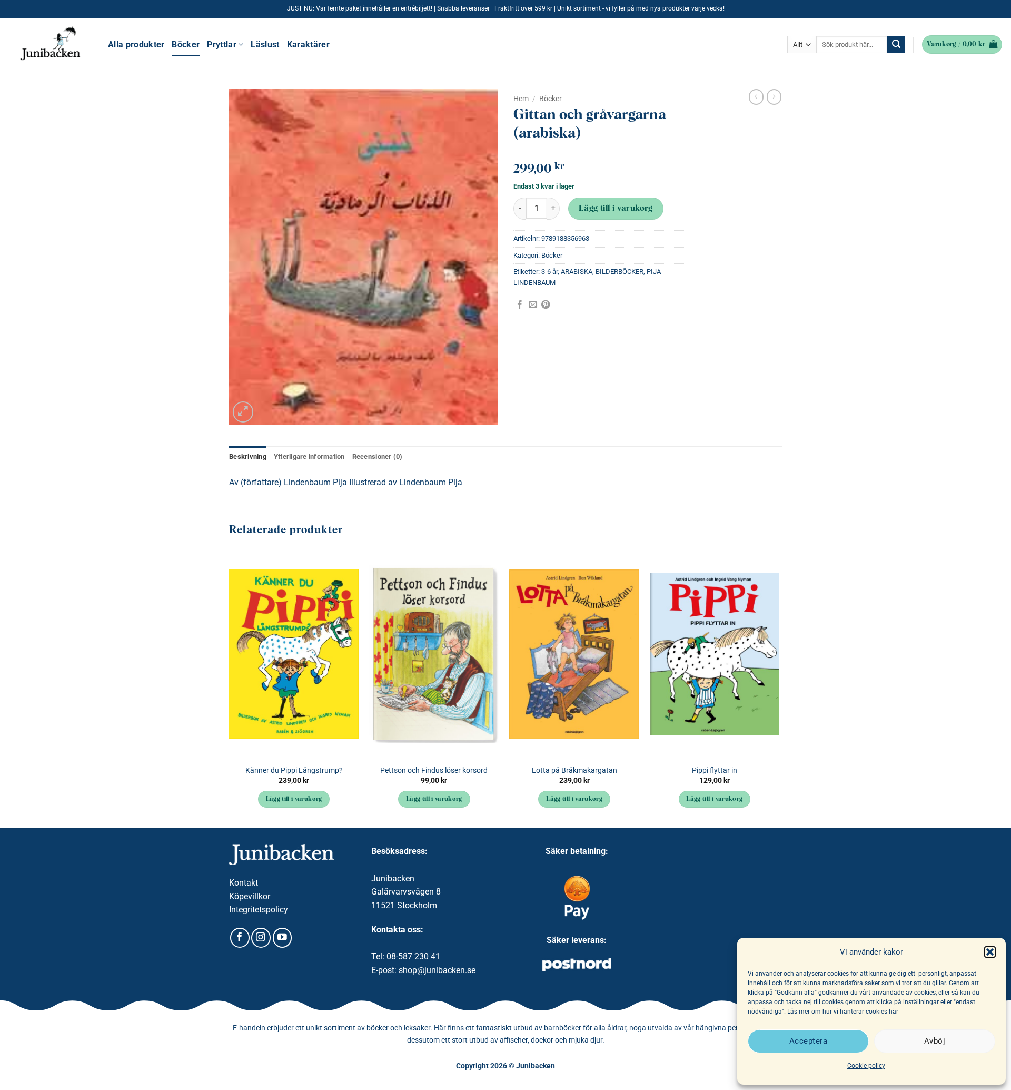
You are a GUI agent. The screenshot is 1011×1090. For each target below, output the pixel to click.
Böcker (186, 45)
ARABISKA (576, 272)
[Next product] (756, 97)
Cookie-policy (866, 1065)
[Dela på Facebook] (520, 305)
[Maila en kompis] (533, 305)
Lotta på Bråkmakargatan (574, 770)
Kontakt (243, 883)
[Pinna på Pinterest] (545, 305)
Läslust (265, 45)
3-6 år (549, 272)
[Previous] (229, 688)
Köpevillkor (249, 896)
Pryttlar (221, 45)
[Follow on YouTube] (282, 938)
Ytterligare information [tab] (309, 456)
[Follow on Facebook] (240, 938)
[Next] (779, 688)
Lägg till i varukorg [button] (294, 799)
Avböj (934, 1041)
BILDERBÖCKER (619, 272)
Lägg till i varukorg (616, 208)
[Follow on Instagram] (261, 938)
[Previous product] (774, 97)
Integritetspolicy (258, 910)
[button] (990, 952)
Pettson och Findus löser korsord (434, 770)
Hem (521, 98)
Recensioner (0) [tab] (377, 456)
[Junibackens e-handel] (50, 43)
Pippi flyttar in (714, 770)
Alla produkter (136, 45)
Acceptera (808, 1041)
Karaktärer (308, 45)
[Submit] (896, 45)
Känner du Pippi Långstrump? (294, 770)
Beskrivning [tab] (247, 456)
